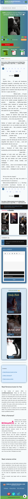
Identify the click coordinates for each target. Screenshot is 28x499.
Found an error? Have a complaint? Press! (13, 206)
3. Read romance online (7, 379)
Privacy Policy (13, 488)
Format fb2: (22, 49)
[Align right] (17, 253)
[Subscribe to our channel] (9, 494)
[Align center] (14, 253)
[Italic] (7, 253)
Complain (24, 39)
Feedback (6, 488)
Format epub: (5, 49)
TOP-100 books (20, 488)
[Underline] (10, 253)
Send (14, 279)
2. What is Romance (6, 375)
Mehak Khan (7, 58)
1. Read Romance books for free (9, 372)
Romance (14, 8)
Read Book (7, 44)
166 (17, 71)
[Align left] (12, 253)
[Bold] (5, 253)
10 (10, 71)
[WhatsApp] (6, 39)
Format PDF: (14, 49)
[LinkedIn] (8, 39)
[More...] (19, 253)
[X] (4, 39)
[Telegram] (2, 39)
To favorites (15, 39)
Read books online (7, 8)
